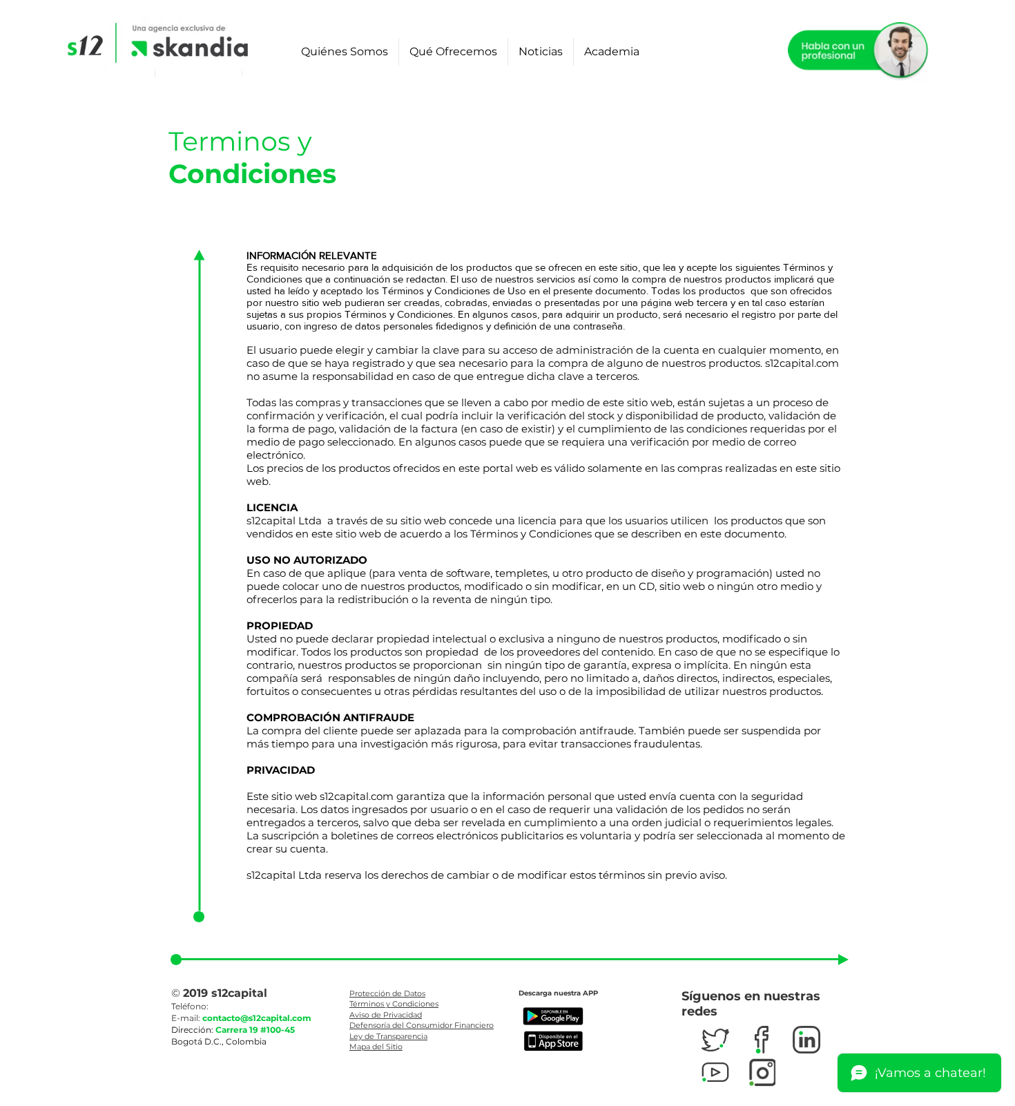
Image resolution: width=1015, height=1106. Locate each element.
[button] (344, 52)
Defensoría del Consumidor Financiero (421, 1025)
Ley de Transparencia (388, 1036)
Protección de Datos (387, 993)
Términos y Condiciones (393, 1004)
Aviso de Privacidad (385, 1015)
